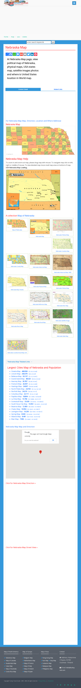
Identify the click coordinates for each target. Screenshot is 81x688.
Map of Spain (28, 671)
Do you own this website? (32, 440)
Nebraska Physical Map (39, 286)
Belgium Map (28, 658)
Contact (62, 652)
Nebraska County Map (17, 266)
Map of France (28, 663)
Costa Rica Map (11, 671)
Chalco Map (15, 409)
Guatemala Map (11, 663)
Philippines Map (48, 669)
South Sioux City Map (19, 404)
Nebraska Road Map (40, 322)
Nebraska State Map (62, 336)
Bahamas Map (10, 658)
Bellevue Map (16, 376)
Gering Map (15, 414)
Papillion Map (16, 396)
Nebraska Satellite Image (63, 320)
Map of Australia (11, 669)
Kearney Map (16, 381)
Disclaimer (51, 681)
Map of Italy (28, 666)
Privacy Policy (42, 681)
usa (18, 37)
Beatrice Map (16, 406)
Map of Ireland (28, 669)
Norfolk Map (16, 391)
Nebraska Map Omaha (17, 290)
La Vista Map (16, 399)
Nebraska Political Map (62, 235)
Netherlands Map (29, 660)
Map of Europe (27, 652)
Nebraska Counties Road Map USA (17, 353)
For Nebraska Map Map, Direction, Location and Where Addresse (33, 121)
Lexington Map (17, 411)
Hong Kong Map (48, 658)
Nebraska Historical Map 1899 (62, 272)
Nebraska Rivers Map (17, 326)
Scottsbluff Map (17, 401)
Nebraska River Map (62, 306)
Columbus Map (17, 394)
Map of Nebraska (26, 215)
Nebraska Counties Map (62, 251)
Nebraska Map (40, 236)
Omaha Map (15, 371)
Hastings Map (16, 386)
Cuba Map (9, 666)
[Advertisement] (40, 20)
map (12, 37)
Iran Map (45, 660)
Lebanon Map (47, 663)
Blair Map (15, 419)
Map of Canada (11, 660)
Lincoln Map (15, 374)
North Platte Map (17, 389)
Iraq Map (53, 660)
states (24, 37)
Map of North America (11, 652)
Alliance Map (16, 416)
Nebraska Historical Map (40, 267)
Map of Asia (45, 652)
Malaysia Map (47, 666)
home (6, 37)
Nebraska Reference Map (40, 304)
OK (53, 440)
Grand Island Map (17, 379)
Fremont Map (16, 384)
